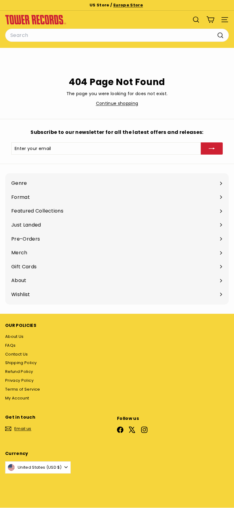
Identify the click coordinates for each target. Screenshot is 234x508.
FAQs (10, 345)
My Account (17, 398)
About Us (14, 336)
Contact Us (16, 354)
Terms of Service (22, 389)
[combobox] (117, 35)
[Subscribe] (212, 148)
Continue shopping (117, 103)
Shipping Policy (21, 363)
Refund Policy (19, 371)
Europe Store (128, 5)
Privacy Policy (19, 380)
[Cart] (210, 20)
